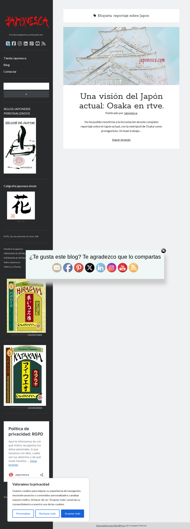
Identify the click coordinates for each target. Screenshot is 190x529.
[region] (48, 500)
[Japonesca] (26, 30)
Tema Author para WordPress (110, 525)
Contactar (10, 71)
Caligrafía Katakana (35, 408)
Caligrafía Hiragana (35, 335)
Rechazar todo (47, 513)
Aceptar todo (72, 513)
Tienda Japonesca (15, 58)
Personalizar (23, 513)
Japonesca (130, 113)
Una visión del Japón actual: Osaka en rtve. (121, 56)
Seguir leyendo (121, 139)
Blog (7, 65)
